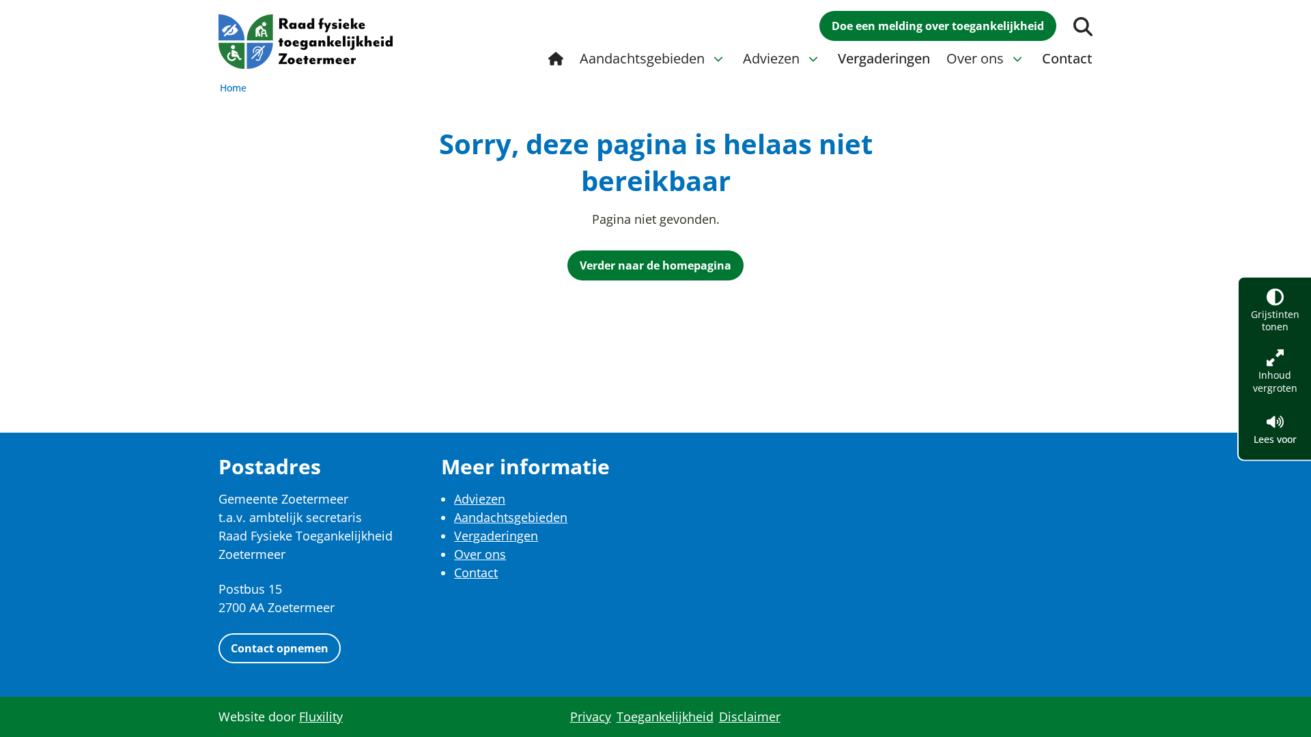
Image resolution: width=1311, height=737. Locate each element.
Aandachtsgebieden (510, 517)
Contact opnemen (279, 648)
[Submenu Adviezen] (813, 58)
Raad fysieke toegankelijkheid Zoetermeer (305, 41)
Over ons (480, 554)
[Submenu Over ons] (1017, 58)
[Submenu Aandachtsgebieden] (718, 58)
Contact (476, 572)
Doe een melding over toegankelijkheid (938, 25)
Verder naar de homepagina (655, 265)
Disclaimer (749, 716)
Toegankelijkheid (665, 716)
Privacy (590, 716)
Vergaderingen (496, 536)
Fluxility (321, 716)
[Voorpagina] (555, 58)
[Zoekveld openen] (1082, 26)
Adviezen (479, 499)
